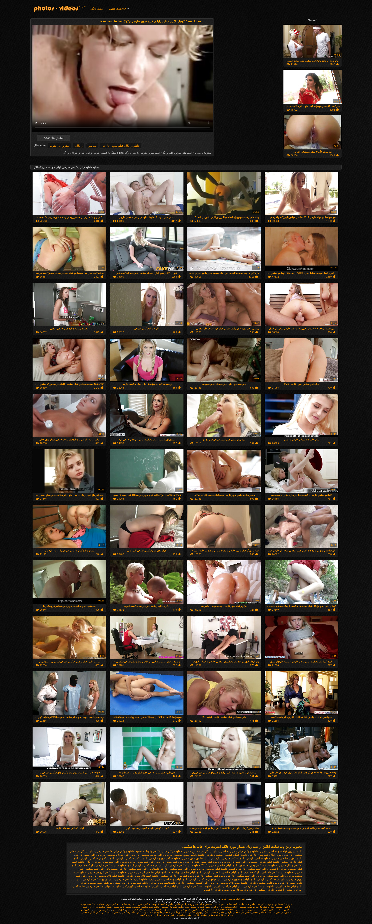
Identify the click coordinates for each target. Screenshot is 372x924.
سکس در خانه (226, 915)
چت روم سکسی (127, 904)
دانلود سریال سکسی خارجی (114, 854)
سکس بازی (125, 907)
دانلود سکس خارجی (258, 858)
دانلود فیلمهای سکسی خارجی (206, 879)
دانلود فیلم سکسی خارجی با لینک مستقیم (102, 865)
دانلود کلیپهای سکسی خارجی (193, 882)
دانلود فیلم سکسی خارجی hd (183, 865)
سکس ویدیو (190, 907)
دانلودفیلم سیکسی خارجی (228, 886)
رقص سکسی (242, 909)
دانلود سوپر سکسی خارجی (286, 858)
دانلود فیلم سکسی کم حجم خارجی (147, 872)
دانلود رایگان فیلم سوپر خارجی (120, 145)
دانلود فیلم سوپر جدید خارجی (202, 861)
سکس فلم (86, 909)
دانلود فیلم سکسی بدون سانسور (258, 865)
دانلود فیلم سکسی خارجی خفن (209, 868)
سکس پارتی (157, 909)
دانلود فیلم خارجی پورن (234, 861)
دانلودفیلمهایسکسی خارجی (167, 886)
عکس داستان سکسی (173, 912)
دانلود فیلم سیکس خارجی (210, 875)
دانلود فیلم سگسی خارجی (242, 875)
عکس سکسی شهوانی (163, 904)
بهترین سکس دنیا (265, 904)
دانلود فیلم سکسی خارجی (73, 6)
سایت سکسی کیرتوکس (136, 886)
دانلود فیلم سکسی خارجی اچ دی (145, 865)
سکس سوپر (112, 904)
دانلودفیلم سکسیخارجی (289, 886)
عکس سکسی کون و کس (224, 907)
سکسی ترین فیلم (208, 904)
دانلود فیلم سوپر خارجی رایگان (103, 861)
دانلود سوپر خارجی (86, 854)
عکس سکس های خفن (180, 915)
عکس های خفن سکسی (279, 912)
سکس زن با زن (161, 915)
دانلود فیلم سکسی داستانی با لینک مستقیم (269, 872)
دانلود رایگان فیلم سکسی (138, 909)
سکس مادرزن (143, 904)
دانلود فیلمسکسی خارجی (272, 879)
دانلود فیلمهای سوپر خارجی (240, 879)
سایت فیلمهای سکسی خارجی (104, 886)
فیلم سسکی (256, 909)
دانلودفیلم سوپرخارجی (162, 882)
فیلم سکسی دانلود (283, 904)
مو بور (92, 145)
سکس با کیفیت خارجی (280, 889)
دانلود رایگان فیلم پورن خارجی (266, 854)
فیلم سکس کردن (271, 909)
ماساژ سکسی (128, 912)
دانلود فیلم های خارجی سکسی (176, 875)
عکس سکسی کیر (111, 912)
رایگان (79, 145)
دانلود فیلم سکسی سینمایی (145, 907)
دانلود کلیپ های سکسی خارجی (229, 882)
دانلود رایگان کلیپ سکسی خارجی (184, 854)
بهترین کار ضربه (59, 145)
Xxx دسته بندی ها (117, 8)
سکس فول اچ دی (97, 907)
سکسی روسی (225, 904)
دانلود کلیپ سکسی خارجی (264, 882)
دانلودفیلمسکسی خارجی (198, 886)
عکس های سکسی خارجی (238, 912)
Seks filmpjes (227, 909)
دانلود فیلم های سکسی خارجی (106, 875)
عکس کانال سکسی (91, 912)
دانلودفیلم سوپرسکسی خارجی (97, 882)
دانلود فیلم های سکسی (171, 907)
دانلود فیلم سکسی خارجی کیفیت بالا (128, 868)
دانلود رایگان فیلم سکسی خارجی (115, 851)
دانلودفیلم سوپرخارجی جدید (132, 882)
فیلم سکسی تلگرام (209, 909)
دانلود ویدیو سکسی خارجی (99, 879)
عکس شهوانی (204, 907)
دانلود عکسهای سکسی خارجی (98, 858)
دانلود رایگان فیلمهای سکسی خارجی (226, 854)
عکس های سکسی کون (244, 904)
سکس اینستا (113, 907)
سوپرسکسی (146, 915)
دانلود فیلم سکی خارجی (272, 875)
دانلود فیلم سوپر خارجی (170, 861)
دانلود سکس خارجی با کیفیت (228, 858)
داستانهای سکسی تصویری (92, 904)
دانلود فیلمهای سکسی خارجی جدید (168, 879)
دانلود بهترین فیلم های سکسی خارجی (280, 851)
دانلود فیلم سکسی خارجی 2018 (219, 865)
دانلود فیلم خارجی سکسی (264, 861)
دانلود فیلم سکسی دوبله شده (185, 872)
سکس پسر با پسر (102, 909)
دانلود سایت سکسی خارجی (148, 854)
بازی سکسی (118, 909)
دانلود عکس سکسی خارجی (132, 858)
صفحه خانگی (96, 8)
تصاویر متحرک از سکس (186, 904)
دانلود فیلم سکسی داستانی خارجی (223, 872)
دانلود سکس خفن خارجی (195, 858)
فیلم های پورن (260, 907)
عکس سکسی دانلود (189, 909)
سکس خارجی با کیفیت (216, 889)
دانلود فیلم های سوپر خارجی (142, 875)
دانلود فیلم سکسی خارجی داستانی (170, 868)
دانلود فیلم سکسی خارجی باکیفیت (248, 868)
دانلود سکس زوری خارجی (165, 858)
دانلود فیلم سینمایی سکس (149, 912)
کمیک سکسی (245, 907)
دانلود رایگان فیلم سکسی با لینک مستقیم (158, 851)
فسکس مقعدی (259, 912)
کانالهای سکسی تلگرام (279, 907)
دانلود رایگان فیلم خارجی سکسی (239, 851)
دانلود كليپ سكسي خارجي (131, 879)
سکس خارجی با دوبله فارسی (248, 889)
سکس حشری (171, 909)
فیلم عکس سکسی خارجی (205, 915)
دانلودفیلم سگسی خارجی (259, 886)
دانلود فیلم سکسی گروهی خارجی (106, 872)
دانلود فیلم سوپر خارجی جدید (139, 861)
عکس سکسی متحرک (214, 912)
